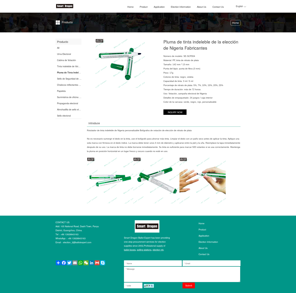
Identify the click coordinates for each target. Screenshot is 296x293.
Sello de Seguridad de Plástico (72, 78)
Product (144, 6)
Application (159, 6)
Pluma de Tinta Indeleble (70, 72)
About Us (201, 6)
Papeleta (61, 90)
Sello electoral (64, 115)
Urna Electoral (64, 53)
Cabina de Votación (66, 60)
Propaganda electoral (67, 103)
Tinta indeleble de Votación (70, 66)
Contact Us (218, 6)
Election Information (181, 6)
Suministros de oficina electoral (72, 97)
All (58, 47)
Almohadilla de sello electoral (71, 109)
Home (130, 6)
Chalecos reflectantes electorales (73, 84)
